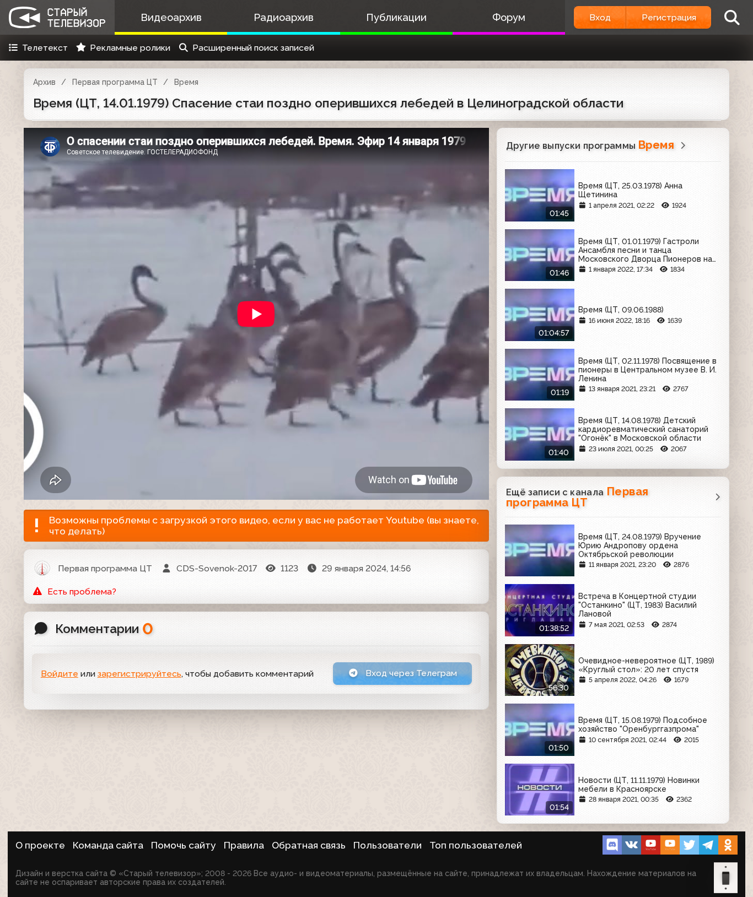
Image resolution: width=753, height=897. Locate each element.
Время (186, 82)
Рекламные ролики (130, 47)
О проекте (40, 845)
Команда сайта (108, 845)
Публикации (396, 17)
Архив (44, 82)
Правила (244, 845)
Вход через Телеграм (410, 673)
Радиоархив (284, 17)
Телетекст (45, 47)
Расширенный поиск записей (253, 47)
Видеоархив (171, 17)
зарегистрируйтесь (139, 673)
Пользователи (387, 845)
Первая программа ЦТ (115, 82)
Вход (600, 17)
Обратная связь (309, 845)
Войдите (59, 673)
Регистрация (669, 17)
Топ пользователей (475, 845)
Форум (508, 17)
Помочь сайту (183, 845)
